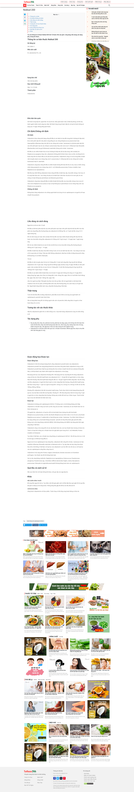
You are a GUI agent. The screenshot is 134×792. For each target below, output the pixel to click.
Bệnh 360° (46, 5)
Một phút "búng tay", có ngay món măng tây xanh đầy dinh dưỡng (58, 757)
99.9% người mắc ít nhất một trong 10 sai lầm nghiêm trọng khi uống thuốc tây (78, 554)
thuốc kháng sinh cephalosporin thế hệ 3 (35, 521)
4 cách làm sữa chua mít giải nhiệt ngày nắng (74, 627)
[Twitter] (57, 778)
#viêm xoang (64, 1)
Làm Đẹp (61, 636)
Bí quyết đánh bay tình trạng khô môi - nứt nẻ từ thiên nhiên (58, 651)
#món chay (72, 1)
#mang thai (80, 1)
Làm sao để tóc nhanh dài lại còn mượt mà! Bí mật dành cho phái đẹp (79, 671)
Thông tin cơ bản (34, 16)
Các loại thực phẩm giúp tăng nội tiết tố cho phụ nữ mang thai (34, 694)
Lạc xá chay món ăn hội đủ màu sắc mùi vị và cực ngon (74, 607)
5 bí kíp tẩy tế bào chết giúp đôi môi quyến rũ (99, 757)
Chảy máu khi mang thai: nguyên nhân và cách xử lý (75, 694)
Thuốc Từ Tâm (39, 5)
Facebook (36, 525)
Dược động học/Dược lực (37, 27)
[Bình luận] (24, 23)
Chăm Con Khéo (41, 679)
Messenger (44, 525)
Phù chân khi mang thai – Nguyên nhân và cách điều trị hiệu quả (54, 694)
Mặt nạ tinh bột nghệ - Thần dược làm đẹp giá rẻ (100, 671)
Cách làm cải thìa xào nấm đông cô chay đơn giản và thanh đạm (32, 607)
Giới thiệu (86, 773)
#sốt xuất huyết (89, 1)
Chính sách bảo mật (89, 781)
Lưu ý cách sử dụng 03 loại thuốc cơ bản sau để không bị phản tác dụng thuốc (77, 574)
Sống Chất (60, 5)
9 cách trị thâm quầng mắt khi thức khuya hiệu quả (57, 671)
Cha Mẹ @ (66, 5)
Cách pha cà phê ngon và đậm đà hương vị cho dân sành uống (79, 737)
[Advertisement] (56, 66)
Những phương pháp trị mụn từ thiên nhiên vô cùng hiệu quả (79, 651)
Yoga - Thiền (52, 593)
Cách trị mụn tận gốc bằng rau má (99, 736)
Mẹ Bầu (35, 679)
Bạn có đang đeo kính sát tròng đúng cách (58, 737)
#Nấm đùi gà (98, 1)
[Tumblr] (61, 778)
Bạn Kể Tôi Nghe (81, 5)
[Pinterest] (64, 778)
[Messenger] (24, 20)
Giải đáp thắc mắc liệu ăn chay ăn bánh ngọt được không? (54, 607)
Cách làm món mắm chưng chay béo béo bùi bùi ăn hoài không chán (54, 627)
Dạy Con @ (48, 679)
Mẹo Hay (73, 5)
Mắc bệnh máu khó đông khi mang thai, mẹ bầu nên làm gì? (53, 713)
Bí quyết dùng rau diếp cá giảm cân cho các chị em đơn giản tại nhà (100, 651)
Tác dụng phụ (33, 25)
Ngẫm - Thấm (40, 593)
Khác (31, 31)
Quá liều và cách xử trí (36, 29)
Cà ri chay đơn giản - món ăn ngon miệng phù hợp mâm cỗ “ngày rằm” (32, 627)
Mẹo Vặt (59, 722)
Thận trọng (33, 22)
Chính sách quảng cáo (90, 777)
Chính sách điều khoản (90, 779)
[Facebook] (24, 17)
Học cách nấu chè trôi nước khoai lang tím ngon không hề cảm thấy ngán (79, 757)
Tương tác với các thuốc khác (38, 24)
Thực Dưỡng (46, 593)
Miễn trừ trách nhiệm (89, 775)
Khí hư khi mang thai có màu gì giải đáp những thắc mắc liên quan (74, 713)
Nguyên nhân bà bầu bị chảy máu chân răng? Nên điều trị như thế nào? (33, 713)
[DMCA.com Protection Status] (88, 783)
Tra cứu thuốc (30, 5)
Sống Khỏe (53, 5)
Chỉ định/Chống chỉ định (36, 18)
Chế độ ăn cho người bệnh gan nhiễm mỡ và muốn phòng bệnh (55, 574)
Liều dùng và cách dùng (36, 20)
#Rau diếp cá (107, 1)
